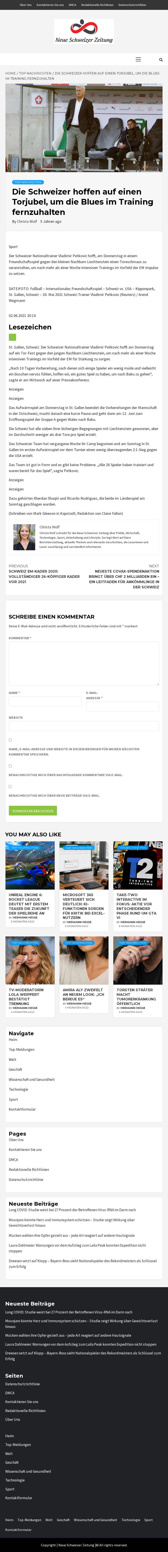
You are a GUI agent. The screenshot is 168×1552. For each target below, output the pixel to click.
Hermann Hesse (25, 917)
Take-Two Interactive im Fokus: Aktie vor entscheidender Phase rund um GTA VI (136, 906)
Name (14, 692)
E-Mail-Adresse (94, 695)
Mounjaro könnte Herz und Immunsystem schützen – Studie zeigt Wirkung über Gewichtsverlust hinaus (72, 1223)
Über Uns (26, 5)
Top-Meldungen (21, 1049)
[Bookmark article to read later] (12, 337)
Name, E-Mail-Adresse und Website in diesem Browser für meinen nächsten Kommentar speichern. (74, 751)
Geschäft (15, 1069)
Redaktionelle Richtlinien (97, 5)
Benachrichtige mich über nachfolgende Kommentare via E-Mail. (66, 775)
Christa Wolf (27, 221)
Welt (12, 1059)
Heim (13, 1039)
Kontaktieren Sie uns (50, 5)
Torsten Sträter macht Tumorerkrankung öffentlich (136, 997)
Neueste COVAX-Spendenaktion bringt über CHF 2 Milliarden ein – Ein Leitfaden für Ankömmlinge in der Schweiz (124, 576)
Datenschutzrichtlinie (132, 5)
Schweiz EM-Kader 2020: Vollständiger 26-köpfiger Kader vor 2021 (44, 574)
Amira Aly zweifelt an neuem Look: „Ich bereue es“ (83, 994)
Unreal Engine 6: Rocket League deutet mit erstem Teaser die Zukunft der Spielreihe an (29, 904)
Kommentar (20, 638)
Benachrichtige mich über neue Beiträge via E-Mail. (54, 795)
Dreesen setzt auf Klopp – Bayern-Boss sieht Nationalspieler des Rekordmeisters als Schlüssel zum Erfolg (83, 1263)
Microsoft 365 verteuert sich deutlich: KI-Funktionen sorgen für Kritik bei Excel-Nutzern (84, 906)
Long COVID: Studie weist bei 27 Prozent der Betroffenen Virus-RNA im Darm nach (72, 1209)
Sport (13, 1099)
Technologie (18, 1089)
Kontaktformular (22, 1109)
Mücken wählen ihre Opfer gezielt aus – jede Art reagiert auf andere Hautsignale (72, 1235)
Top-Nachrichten (28, 182)
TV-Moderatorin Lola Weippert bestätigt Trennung (26, 997)
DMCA (72, 5)
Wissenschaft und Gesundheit (32, 1079)
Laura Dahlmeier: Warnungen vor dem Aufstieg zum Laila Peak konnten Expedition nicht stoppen (77, 1248)
